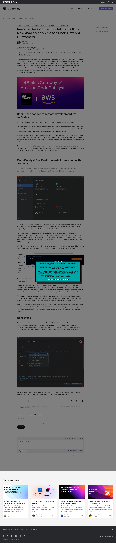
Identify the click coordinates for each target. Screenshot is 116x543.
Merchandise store (107, 537)
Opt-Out (69, 276)
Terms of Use (66, 273)
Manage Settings (63, 279)
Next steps (98, 34)
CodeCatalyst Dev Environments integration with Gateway (104, 30)
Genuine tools (34, 529)
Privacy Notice (54, 273)
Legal (26, 529)
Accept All (52, 279)
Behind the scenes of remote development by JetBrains (103, 26)
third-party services (46, 275)
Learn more (61, 268)
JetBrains (16, 539)
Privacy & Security (8, 529)
